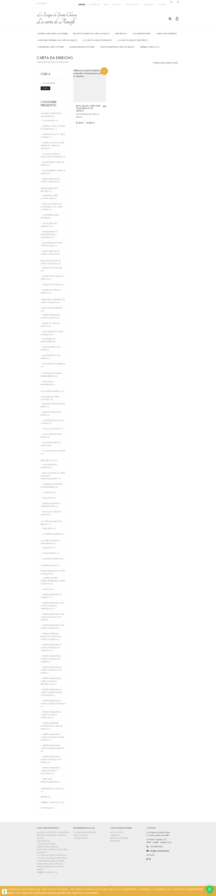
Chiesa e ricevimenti (166, 33)
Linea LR (47, 589)
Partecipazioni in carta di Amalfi (117, 47)
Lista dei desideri (119, 838)
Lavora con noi (132, 4)
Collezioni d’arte (141, 33)
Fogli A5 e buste (51, 429)
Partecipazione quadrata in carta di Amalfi (51, 726)
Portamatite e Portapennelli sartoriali (49, 235)
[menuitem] (171, 2)
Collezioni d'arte (50, 391)
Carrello (115, 835)
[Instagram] (40, 3)
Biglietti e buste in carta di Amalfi (91, 33)
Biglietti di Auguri (52, 268)
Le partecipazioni (52, 534)
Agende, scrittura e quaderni (52, 33)
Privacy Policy (81, 835)
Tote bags (46, 808)
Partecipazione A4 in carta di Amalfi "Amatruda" (52, 606)
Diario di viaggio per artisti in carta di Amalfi (52, 146)
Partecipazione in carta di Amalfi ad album (51, 659)
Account (162, 4)
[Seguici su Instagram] (150, 859)
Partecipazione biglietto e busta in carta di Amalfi (51, 637)
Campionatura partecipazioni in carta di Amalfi (53, 581)
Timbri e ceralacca (149, 47)
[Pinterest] (43, 3)
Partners (115, 841)
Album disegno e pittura (82, 47)
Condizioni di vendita (84, 832)
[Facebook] (37, 3)
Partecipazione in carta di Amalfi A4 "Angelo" (51, 648)
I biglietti (48, 528)
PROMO (44, 797)
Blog (106, 4)
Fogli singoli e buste (54, 451)
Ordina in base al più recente (165, 63)
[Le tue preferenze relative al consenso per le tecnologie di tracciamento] (4, 891)
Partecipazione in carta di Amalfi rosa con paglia (51, 693)
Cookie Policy (80, 838)
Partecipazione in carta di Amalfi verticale (51, 715)
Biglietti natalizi (51, 285)
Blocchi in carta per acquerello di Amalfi (88, 108)
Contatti (116, 4)
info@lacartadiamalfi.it (159, 851)
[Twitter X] (46, 3)
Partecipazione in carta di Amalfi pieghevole (51, 681)
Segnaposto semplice (54, 364)
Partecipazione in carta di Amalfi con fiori (51, 670)
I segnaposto (49, 553)
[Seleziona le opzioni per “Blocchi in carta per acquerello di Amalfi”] (105, 106)
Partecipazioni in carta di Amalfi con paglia (51, 760)
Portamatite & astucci (52, 789)
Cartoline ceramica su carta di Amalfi (57, 40)
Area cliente (117, 832)
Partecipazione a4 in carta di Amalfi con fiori (52, 617)
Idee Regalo (121, 33)
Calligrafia (49, 121)
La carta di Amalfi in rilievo (97, 40)
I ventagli (48, 492)
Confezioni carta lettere (50, 47)
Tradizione (94, 4)
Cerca (45, 88)
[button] (210, 889)
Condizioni (149, 4)
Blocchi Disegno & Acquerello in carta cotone (52, 207)
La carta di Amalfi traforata (132, 40)
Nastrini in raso (49, 565)
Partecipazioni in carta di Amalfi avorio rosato (52, 737)
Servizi (81, 4)
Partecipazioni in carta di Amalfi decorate (50, 771)
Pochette (48, 498)
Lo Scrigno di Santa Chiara (57, 18)
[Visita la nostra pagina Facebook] (147, 859)
